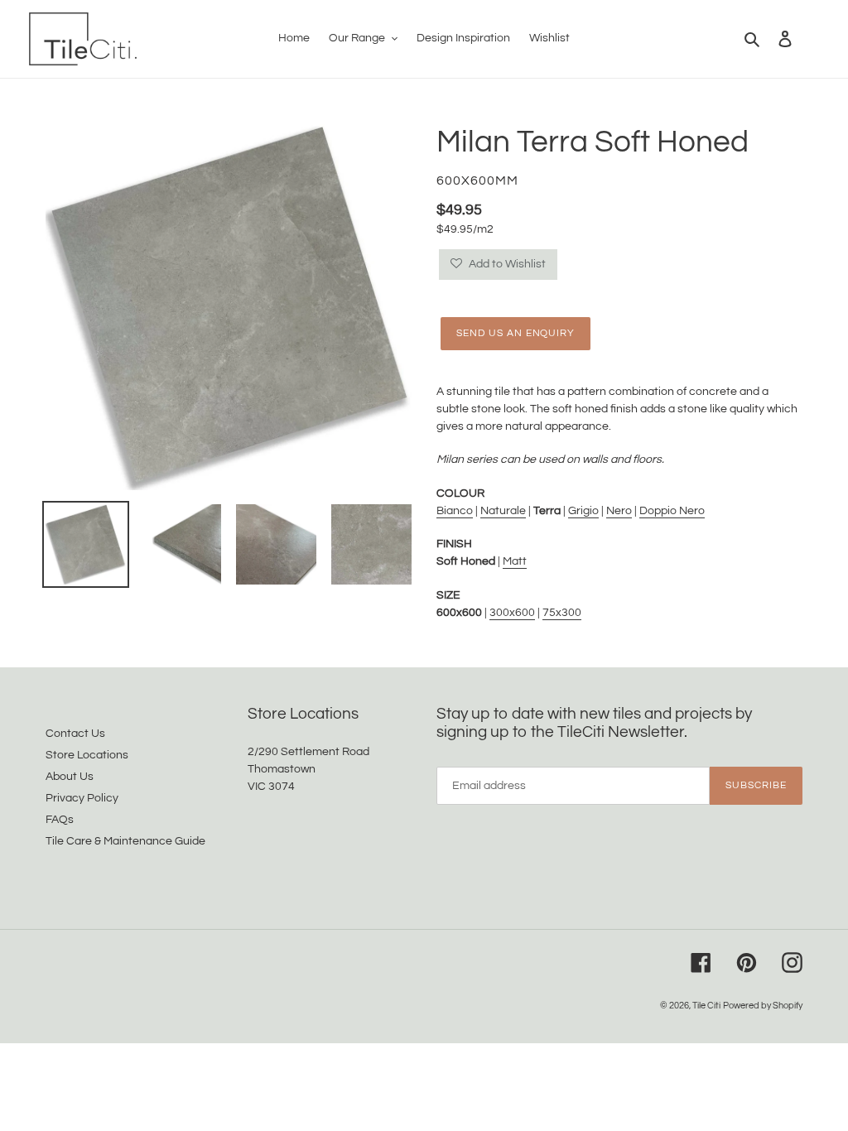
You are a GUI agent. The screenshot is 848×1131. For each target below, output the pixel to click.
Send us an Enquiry (515, 333)
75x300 (561, 612)
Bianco (454, 511)
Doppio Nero (672, 511)
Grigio (583, 511)
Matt (515, 561)
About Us (70, 776)
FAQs (60, 819)
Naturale (503, 511)
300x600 (512, 612)
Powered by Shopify (762, 1005)
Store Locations (87, 755)
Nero (619, 511)
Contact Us (75, 733)
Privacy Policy (82, 798)
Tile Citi (706, 1005)
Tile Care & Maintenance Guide (125, 841)
